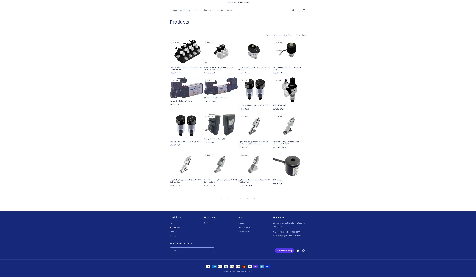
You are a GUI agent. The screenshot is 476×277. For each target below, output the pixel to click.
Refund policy (244, 232)
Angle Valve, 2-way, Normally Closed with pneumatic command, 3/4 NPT (253, 143)
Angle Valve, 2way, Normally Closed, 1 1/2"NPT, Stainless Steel (286, 143)
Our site (173, 236)
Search (241, 223)
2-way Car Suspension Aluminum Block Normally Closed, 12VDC (218, 68)
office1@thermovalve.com (289, 235)
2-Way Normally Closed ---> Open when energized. (287, 68)
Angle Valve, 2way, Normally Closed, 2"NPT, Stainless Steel (254, 181)
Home (172, 223)
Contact (173, 232)
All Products (175, 227)
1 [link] (221, 198)
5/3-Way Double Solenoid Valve (215, 98)
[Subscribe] (211, 250)
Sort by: (269, 35)
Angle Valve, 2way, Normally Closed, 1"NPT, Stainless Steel (185, 181)
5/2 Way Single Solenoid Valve (181, 101)
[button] (208, 10)
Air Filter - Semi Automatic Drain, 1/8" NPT (253, 105)
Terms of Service (245, 227)
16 (248, 198)
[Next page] (254, 198)
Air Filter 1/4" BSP (279, 105)
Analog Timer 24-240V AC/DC (214, 139)
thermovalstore (234, 271)
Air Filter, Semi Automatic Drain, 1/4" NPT (185, 142)
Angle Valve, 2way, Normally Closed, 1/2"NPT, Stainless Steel (220, 181)
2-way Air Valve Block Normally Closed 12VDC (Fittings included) (186, 68)
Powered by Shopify (245, 271)
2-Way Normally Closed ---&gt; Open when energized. (253, 68)
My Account (208, 223)
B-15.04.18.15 (277, 180)
